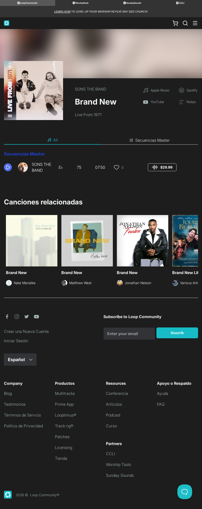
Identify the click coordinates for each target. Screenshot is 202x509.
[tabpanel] (101, 164)
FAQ (161, 404)
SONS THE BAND (90, 89)
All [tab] (55, 140)
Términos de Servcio (22, 415)
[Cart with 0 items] (175, 23)
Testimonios (15, 404)
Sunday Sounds (120, 475)
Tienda (61, 458)
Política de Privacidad (23, 425)
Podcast (113, 415)
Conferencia (117, 393)
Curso (111, 425)
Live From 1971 (88, 114)
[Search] (185, 23)
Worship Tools (118, 464)
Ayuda (162, 393)
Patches (62, 436)
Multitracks (65, 393)
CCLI (110, 453)
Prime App (64, 404)
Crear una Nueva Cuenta (26, 331)
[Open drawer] (195, 23)
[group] (162, 167)
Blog (8, 393)
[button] (9, 167)
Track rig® (64, 425)
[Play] (8, 167)
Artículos (114, 404)
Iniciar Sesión (16, 340)
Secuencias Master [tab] (152, 140)
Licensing (63, 447)
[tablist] (101, 140)
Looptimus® (65, 415)
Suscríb (177, 333)
